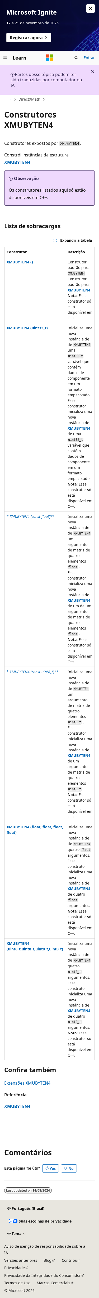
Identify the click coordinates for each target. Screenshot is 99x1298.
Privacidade (14, 1267)
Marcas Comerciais (53, 1282)
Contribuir (71, 1260)
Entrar (89, 57)
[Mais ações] (90, 99)
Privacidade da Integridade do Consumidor (42, 1275)
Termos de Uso (17, 1282)
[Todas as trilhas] (8, 99)
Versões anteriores (20, 1260)
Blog (47, 1260)
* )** (30, 516)
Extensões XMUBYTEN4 (27, 1083)
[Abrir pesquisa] (76, 57)
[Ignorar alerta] (90, 8)
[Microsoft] (49, 57)
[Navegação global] (5, 57)
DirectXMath (29, 99)
